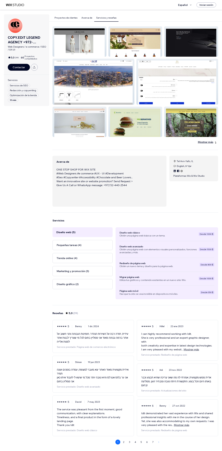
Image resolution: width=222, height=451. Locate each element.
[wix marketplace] (15, 5)
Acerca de (86, 17)
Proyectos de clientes (66, 17)
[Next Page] (158, 442)
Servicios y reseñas (106, 17)
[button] (79, 41)
